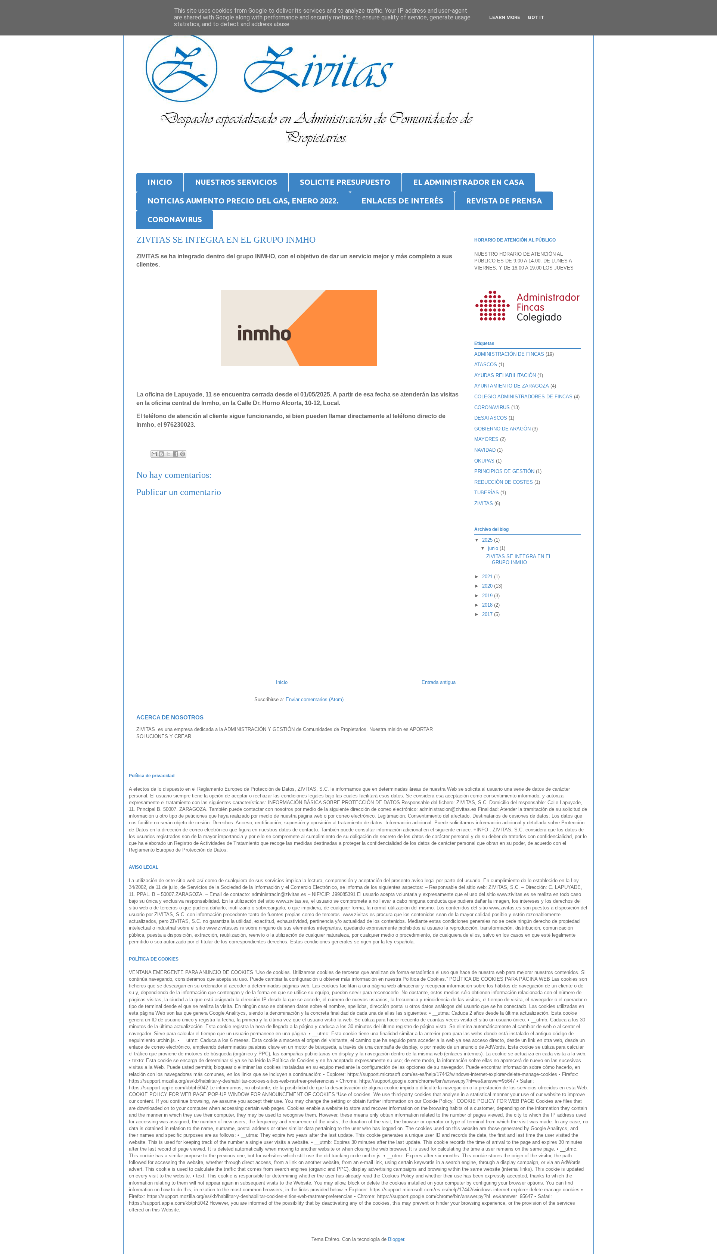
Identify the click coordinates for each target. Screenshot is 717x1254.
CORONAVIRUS (175, 219)
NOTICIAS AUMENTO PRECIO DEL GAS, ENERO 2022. (243, 200)
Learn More (504, 17)
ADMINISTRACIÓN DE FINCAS (509, 354)
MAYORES (486, 439)
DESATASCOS (490, 418)
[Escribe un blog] (161, 454)
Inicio (282, 682)
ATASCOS (485, 364)
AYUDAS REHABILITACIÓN (505, 375)
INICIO (160, 182)
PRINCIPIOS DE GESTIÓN (504, 471)
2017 (488, 614)
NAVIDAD (485, 450)
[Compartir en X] (168, 454)
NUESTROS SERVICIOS (236, 182)
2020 (488, 586)
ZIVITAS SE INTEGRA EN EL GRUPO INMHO (519, 559)
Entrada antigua (439, 682)
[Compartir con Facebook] (175, 454)
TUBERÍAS (486, 492)
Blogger (396, 1239)
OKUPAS (484, 461)
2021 (488, 576)
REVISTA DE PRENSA (504, 200)
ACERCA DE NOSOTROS (170, 717)
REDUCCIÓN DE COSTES (503, 482)
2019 (488, 595)
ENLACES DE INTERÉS (402, 200)
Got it (536, 17)
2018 (488, 605)
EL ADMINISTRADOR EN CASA (468, 182)
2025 (488, 540)
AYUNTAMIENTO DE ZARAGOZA (511, 386)
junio (494, 548)
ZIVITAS (483, 503)
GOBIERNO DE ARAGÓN (502, 429)
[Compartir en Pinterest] (182, 454)
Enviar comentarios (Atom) (315, 699)
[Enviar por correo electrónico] (154, 454)
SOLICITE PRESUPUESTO (345, 182)
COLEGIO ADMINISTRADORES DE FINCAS (523, 396)
